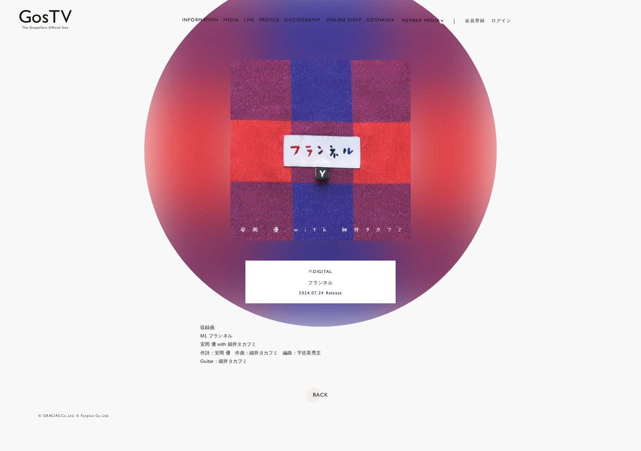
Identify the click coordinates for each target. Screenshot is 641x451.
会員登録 (475, 20)
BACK (320, 395)
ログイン (501, 20)
